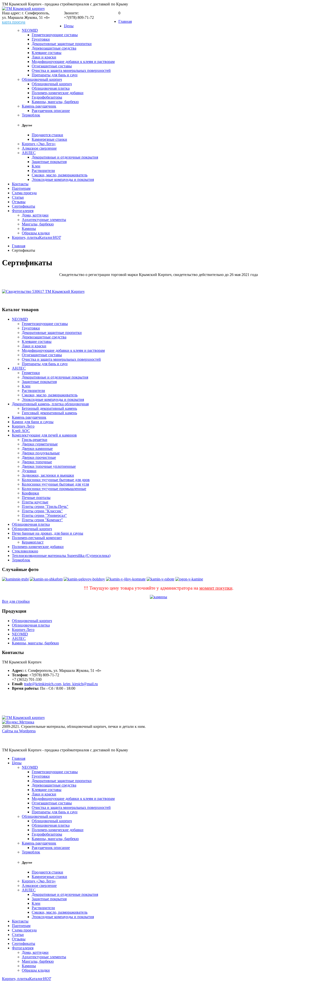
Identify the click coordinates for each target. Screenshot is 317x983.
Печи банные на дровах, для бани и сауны (47, 533)
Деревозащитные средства (54, 48)
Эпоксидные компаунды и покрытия (63, 179)
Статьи (18, 197)
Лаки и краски (44, 57)
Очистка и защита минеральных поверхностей (71, 70)
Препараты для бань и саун (55, 75)
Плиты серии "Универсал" (44, 515)
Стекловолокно (25, 551)
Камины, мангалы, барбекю (55, 102)
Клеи (36, 166)
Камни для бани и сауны (32, 422)
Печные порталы (36, 497)
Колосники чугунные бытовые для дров (56, 480)
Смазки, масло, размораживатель (59, 175)
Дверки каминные (37, 448)
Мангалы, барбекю (38, 224)
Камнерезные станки (49, 139)
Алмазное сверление (39, 148)
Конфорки (30, 493)
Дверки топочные (37, 462)
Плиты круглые (35, 502)
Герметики (31, 373)
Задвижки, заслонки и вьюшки (48, 475)
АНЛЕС (29, 153)
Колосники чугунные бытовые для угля (55, 484)
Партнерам (21, 188)
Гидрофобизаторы (47, 97)
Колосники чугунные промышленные (54, 489)
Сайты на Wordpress (19, 731)
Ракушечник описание (51, 111)
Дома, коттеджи (35, 215)
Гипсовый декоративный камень (49, 413)
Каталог (50, 237)
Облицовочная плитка (51, 88)
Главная (125, 21)
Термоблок (31, 115)
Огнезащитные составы (52, 66)
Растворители (43, 170)
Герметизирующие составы (55, 35)
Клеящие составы (46, 53)
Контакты (20, 184)
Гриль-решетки (34, 439)
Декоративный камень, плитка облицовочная (50, 404)
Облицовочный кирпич (42, 79)
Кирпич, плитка (25, 237)
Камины (29, 228)
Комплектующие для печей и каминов (44, 435)
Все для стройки (16, 601)
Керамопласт (33, 542)
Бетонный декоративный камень (49, 408)
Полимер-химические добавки (57, 93)
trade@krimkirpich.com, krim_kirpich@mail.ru (61, 684)
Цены (69, 26)
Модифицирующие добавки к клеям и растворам (73, 61)
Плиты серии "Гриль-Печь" (45, 506)
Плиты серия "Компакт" (42, 520)
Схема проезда (24, 193)
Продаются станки (47, 135)
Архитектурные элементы (44, 220)
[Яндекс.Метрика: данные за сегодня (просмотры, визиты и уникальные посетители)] (18, 722)
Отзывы (19, 202)
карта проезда (13, 22)
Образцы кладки (36, 233)
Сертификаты (23, 206)
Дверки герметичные (40, 444)
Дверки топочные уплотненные (49, 466)
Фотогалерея (22, 211)
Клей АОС (21, 431)
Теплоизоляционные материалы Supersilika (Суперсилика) (61, 555)
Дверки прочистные (39, 457)
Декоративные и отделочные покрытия (65, 157)
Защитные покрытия (49, 162)
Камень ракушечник (39, 106)
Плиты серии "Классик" (42, 511)
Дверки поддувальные (41, 453)
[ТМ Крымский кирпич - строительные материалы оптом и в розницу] (23, 8)
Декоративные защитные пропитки (62, 44)
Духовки (29, 471)
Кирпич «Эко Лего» (39, 144)
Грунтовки (41, 39)
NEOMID (30, 30)
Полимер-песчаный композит (37, 538)
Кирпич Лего (23, 426)
